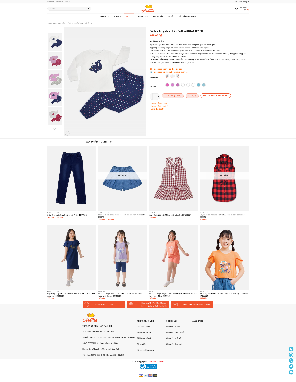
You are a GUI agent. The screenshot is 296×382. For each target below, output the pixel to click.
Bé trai (117, 16)
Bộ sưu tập (141, 344)
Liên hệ (67, 2)
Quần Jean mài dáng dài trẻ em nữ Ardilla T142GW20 (67, 215)
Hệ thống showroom (187, 16)
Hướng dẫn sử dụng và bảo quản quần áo (170, 72)
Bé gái (128, 16)
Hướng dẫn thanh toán (160, 106)
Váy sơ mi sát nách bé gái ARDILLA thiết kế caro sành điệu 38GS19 (222, 216)
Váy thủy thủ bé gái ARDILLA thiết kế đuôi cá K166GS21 (170, 215)
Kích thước (154, 78)
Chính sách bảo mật (174, 344)
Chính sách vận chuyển (175, 332)
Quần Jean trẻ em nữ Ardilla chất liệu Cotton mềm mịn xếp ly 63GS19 (121, 216)
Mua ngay (192, 96)
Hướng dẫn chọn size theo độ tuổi (167, 69)
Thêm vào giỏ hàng (173, 96)
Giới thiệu (50, 2)
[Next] (142, 81)
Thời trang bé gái (144, 338)
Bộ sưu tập (142, 16)
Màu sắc (153, 87)
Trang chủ (104, 16)
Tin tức (171, 16)
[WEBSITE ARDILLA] (148, 8)
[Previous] (69, 81)
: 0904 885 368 (106, 304)
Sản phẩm (59, 2)
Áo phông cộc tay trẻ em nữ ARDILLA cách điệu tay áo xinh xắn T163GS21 (224, 295)
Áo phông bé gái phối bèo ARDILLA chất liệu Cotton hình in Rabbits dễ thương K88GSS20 (120, 295)
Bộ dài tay (88, 23)
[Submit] (89, 9)
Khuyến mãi (158, 16)
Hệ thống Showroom (145, 350)
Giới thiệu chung (143, 326)
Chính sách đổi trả (173, 338)
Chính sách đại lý (173, 326)
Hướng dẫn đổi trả (157, 109)
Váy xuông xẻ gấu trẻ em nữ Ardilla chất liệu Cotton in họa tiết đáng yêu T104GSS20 (71, 295)
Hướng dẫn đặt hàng (159, 103)
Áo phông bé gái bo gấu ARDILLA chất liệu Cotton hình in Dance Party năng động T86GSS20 (173, 295)
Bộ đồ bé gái (78, 23)
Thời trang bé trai (144, 332)
